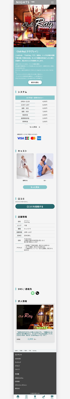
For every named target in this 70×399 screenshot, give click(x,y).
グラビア (17, 365)
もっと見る (35, 187)
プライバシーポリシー (21, 385)
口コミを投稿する (35, 206)
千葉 (30, 350)
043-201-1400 (37, 293)
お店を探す (18, 358)
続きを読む (35, 82)
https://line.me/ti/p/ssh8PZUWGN (32, 293)
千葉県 (20, 350)
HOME (16, 350)
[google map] (35, 268)
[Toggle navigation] (52, 2)
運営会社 (17, 388)
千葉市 (25, 350)
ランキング (18, 362)
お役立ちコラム (19, 378)
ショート (17, 369)
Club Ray (34, 350)
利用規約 (17, 381)
